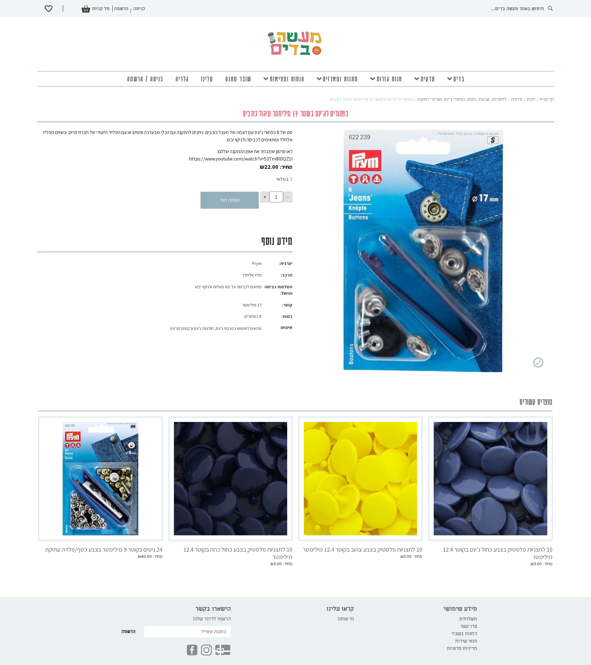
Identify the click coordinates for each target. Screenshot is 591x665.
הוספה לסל (230, 200)
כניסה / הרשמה (145, 79)
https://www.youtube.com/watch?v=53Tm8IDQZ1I (240, 159)
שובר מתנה (238, 79)
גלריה (182, 79)
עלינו (207, 79)
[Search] (550, 8)
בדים (458, 79)
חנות (531, 99)
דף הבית (547, 99)
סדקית (427, 79)
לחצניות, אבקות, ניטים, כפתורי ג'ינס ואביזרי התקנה (462, 99)
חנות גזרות (389, 79)
